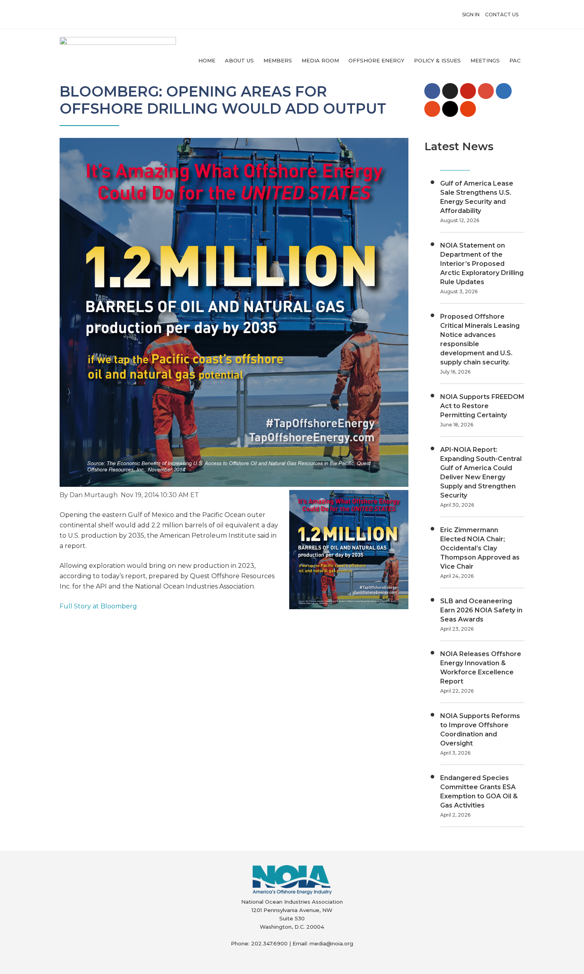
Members (277, 60)
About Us (239, 60)
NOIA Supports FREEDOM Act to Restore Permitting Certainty (482, 406)
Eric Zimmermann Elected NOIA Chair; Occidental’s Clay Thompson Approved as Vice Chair (480, 548)
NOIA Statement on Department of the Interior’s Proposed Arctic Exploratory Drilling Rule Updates (482, 264)
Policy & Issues (437, 60)
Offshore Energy (376, 60)
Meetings (485, 60)
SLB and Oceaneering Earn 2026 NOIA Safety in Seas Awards (481, 610)
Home (206, 60)
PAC (514, 60)
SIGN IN (471, 14)
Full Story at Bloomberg (98, 606)
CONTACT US (501, 14)
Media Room (320, 60)
